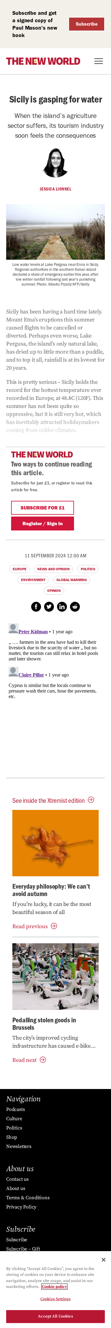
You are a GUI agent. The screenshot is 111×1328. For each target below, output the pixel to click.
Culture (14, 1119)
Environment (33, 580)
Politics (88, 569)
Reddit (75, 607)
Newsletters (18, 1146)
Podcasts (15, 1109)
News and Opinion (53, 569)
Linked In (62, 607)
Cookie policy (54, 1286)
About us (15, 1188)
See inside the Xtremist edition (48, 800)
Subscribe (87, 24)
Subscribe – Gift (23, 1249)
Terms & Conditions (27, 1198)
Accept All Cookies (55, 1316)
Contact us (17, 1179)
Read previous (30, 926)
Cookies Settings (55, 1299)
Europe (19, 569)
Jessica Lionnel (56, 189)
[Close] (103, 1260)
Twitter (49, 607)
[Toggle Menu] (98, 61)
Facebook (36, 607)
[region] (55, 1289)
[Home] (43, 61)
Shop (11, 1137)
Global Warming (71, 580)
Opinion (54, 591)
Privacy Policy (21, 1207)
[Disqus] (55, 698)
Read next (24, 1060)
